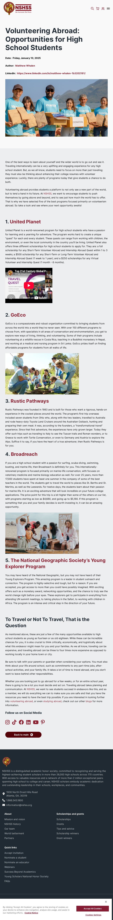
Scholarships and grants (70, 813)
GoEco (18, 315)
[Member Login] (103, 8)
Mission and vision (14, 819)
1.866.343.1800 (14, 800)
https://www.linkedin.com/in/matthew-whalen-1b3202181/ (51, 73)
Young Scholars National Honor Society (26, 876)
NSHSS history (12, 823)
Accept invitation (13, 852)
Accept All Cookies (92, 908)
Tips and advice (65, 828)
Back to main (21, 734)
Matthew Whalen (25, 65)
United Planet (25, 222)
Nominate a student (15, 857)
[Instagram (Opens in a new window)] (7, 722)
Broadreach (24, 454)
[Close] (106, 902)
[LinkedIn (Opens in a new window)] (28, 722)
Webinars (9, 867)
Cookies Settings (93, 915)
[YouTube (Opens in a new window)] (36, 722)
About (7, 813)
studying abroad (52, 701)
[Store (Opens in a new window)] (97, 8)
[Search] (92, 8)
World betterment (14, 833)
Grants (60, 823)
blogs (89, 701)
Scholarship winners (67, 833)
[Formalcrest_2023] (6, 761)
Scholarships (63, 819)
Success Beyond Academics (20, 871)
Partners (9, 838)
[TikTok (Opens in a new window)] (14, 722)
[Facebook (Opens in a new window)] (21, 722)
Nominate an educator (16, 862)
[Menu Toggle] (108, 8)
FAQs (7, 881)
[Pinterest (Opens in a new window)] (43, 722)
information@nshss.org (19, 805)
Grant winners (64, 838)
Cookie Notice (31, 913)
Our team (9, 828)
